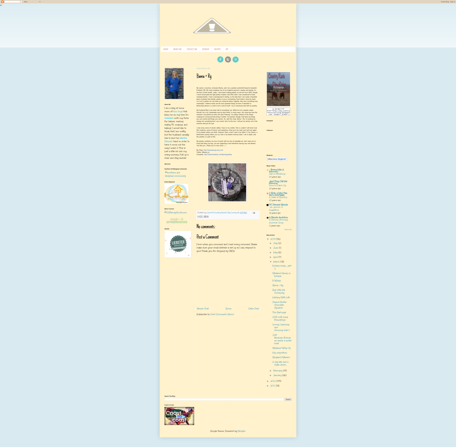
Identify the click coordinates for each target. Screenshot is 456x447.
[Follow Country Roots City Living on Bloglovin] (277, 159)
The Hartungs (279, 312)
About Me (177, 49)
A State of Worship (278, 197)
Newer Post (203, 308)
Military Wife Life (281, 297)
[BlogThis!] (201, 216)
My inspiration (280, 352)
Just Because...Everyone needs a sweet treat (282, 339)
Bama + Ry (278, 285)
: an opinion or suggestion (276, 208)
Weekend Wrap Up (282, 348)
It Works (277, 280)
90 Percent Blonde (278, 204)
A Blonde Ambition (278, 217)
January (277, 375)
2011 (273, 385)
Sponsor (205, 49)
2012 (273, 381)
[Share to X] (203, 216)
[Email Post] (253, 212)
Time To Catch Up (277, 185)
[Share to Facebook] (205, 216)
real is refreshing (277, 173)
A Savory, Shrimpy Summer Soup (278, 221)
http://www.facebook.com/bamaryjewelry (218, 154)
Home (165, 49)
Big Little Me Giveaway (279, 291)
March (276, 261)
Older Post (253, 308)
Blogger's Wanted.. (281, 357)
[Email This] (198, 216)
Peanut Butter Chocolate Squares (280, 305)
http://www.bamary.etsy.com (213, 150)
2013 (273, 239)
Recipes (217, 49)
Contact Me (192, 49)
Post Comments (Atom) (222, 314)
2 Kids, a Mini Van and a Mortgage (278, 194)
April (275, 257)
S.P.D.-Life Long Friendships (280, 318)
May (275, 252)
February (278, 370)
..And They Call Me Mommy (278, 182)
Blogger (241, 431)
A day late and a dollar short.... (280, 363)
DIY (227, 49)
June (276, 247)
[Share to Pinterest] (207, 216)
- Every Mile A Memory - (276, 170)
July (275, 243)
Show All (288, 229)
